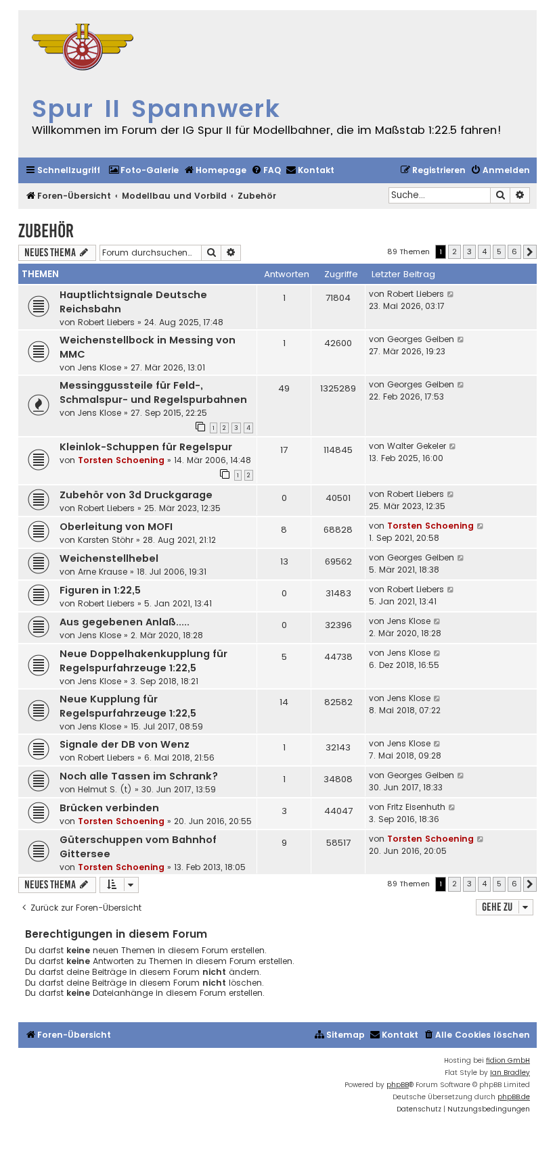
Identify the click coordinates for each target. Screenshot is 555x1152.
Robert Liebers (106, 322)
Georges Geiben (420, 339)
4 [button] (484, 251)
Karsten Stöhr (105, 540)
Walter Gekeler (416, 446)
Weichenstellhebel (109, 558)
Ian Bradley (510, 1072)
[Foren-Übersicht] (82, 49)
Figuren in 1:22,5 (100, 590)
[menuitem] (143, 171)
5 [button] (499, 251)
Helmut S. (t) (105, 789)
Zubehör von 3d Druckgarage (136, 495)
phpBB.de (513, 1097)
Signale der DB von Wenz (125, 744)
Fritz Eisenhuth (416, 807)
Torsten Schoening (121, 460)
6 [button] (514, 251)
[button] (530, 252)
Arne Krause (102, 571)
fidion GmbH (508, 1060)
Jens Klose (99, 367)
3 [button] (469, 251)
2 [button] (454, 251)
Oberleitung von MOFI (116, 526)
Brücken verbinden (109, 808)
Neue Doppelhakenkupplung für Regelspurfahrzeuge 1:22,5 (143, 661)
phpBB (397, 1085)
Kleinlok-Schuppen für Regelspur (146, 447)
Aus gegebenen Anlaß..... (125, 622)
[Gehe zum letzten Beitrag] (451, 294)
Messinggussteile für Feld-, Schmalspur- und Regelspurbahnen (153, 392)
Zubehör (46, 230)
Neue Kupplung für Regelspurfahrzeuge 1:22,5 (128, 706)
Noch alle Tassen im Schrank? (139, 776)
